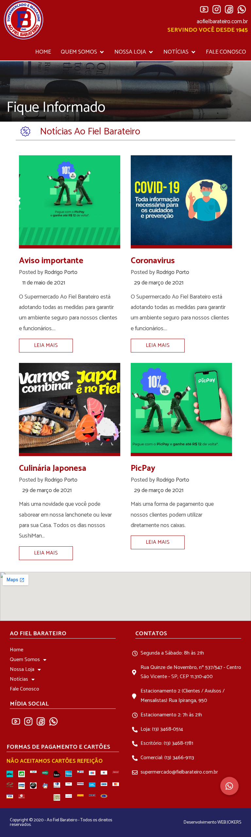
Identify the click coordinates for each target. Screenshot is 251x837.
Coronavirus (153, 261)
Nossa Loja (22, 669)
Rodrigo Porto (60, 272)
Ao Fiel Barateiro (38, 634)
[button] (229, 786)
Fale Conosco (24, 689)
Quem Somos (25, 659)
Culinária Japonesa (52, 468)
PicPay (143, 468)
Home (16, 649)
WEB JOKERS (229, 822)
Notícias (19, 679)
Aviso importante (51, 261)
